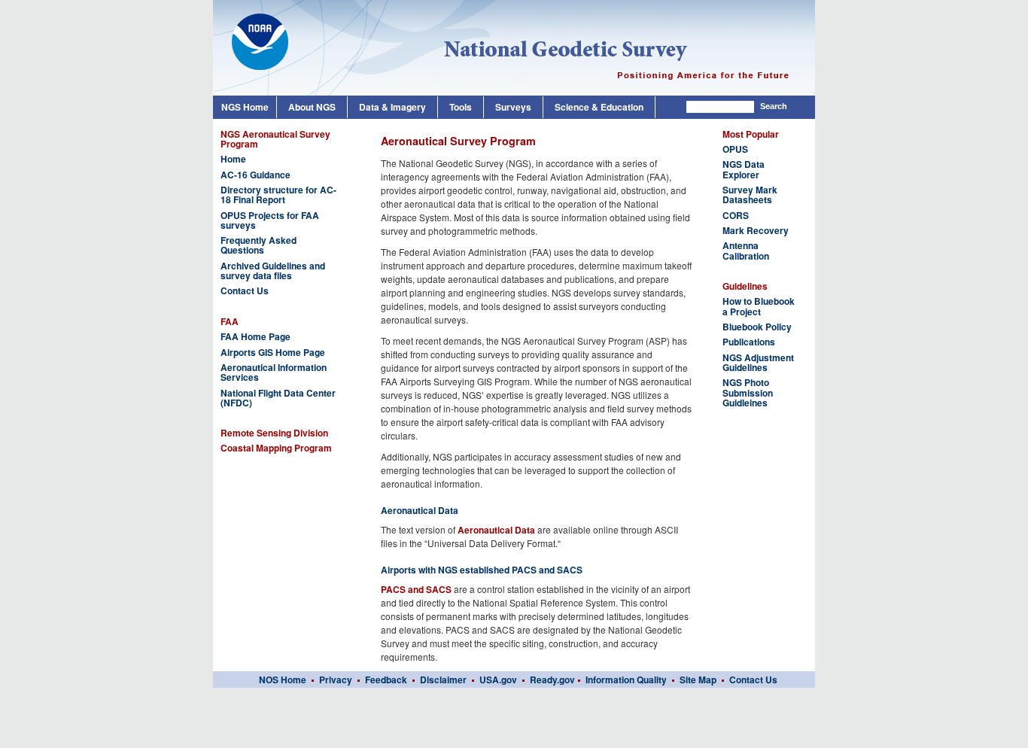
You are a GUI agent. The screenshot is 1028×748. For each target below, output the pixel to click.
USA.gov (498, 679)
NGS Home (245, 107)
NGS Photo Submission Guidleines (747, 393)
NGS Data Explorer (743, 169)
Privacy (336, 679)
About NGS (312, 107)
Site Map (698, 679)
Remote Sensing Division (274, 433)
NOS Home (282, 679)
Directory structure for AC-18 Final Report (278, 195)
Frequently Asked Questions (259, 245)
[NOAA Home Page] (252, 30)
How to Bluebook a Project (758, 306)
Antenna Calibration (745, 250)
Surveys (513, 107)
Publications (748, 342)
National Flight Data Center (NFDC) (278, 398)
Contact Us (245, 291)
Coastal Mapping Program (276, 448)
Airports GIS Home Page (273, 352)
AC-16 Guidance (255, 175)
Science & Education (599, 107)
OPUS (735, 149)
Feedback (386, 679)
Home (233, 159)
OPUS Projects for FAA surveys (270, 220)
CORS (735, 215)
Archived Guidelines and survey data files (273, 271)
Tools (460, 107)
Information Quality (626, 679)
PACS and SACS (416, 589)
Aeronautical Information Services (274, 372)
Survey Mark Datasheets (749, 195)
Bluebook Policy (757, 327)
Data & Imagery (392, 107)
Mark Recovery (755, 231)
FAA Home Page (255, 337)
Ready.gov (552, 679)
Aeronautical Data (496, 530)
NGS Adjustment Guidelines (758, 362)
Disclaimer (443, 679)
